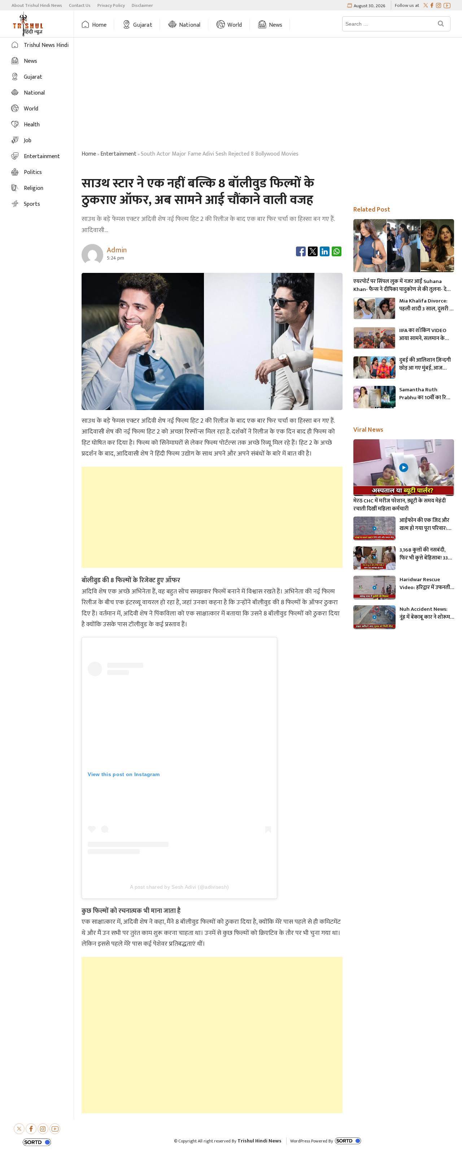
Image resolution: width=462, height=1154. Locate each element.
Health (32, 125)
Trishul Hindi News (259, 1141)
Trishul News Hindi (46, 45)
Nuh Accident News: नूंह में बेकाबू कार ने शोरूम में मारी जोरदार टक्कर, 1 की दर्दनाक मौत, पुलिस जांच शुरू (426, 613)
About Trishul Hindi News (37, 5)
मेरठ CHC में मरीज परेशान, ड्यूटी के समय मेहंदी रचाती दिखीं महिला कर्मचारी (399, 505)
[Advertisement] (268, 94)
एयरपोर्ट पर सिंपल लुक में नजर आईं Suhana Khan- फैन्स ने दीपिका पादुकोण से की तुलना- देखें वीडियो (402, 285)
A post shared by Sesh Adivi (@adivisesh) (179, 887)
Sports (32, 204)
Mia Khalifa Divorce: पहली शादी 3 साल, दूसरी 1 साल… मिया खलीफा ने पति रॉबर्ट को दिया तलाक (425, 305)
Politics (33, 172)
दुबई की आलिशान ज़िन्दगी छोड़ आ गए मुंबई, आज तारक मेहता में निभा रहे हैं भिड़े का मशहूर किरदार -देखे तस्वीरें (426, 364)
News (276, 25)
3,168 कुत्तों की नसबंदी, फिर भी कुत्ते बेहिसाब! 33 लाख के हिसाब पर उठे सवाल (424, 554)
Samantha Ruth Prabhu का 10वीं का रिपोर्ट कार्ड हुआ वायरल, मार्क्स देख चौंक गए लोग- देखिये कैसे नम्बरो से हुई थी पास (426, 394)
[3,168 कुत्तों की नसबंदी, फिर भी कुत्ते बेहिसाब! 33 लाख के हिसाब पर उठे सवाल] (374, 558)
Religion (33, 188)
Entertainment (42, 156)
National (190, 25)
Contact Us (80, 5)
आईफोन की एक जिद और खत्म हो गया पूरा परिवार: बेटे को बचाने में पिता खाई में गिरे (426, 524)
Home (99, 25)
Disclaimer (142, 5)
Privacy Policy (111, 5)
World (234, 25)
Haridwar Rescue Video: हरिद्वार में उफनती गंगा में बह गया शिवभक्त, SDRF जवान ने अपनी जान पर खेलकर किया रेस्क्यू (425, 584)
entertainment (118, 154)
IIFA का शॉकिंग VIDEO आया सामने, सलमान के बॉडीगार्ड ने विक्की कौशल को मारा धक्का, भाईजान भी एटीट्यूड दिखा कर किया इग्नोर (426, 335)
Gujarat (142, 25)
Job (27, 140)
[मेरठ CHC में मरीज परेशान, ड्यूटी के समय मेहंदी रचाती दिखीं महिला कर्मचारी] (403, 467)
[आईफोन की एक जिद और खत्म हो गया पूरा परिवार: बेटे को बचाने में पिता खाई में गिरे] (374, 528)
